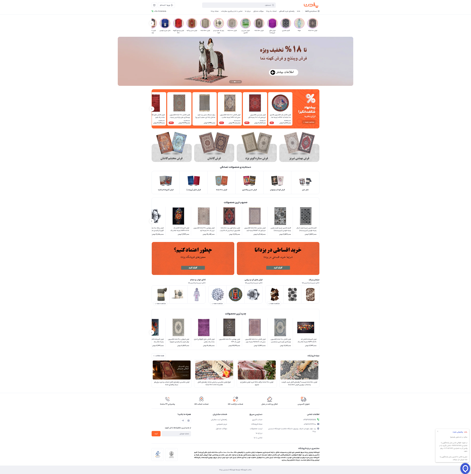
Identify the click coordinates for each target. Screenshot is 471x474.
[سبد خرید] (154, 5)
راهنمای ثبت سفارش (219, 419)
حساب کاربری (257, 419)
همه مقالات (159, 356)
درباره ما (259, 433)
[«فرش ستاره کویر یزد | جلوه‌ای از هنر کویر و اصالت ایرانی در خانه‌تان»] (257, 147)
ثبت (156, 434)
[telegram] (182, 420)
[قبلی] (319, 23)
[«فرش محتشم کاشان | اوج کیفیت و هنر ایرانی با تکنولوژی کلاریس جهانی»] (172, 147)
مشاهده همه (309, 122)
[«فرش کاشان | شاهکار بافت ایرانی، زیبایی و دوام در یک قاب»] (214, 147)
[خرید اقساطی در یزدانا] (278, 258)
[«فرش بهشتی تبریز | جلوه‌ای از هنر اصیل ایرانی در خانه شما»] (299, 147)
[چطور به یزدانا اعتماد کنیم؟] (193, 258)
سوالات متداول (221, 428)
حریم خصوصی (222, 424)
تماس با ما (258, 437)
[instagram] (188, 420)
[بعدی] (151, 23)
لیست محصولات (256, 428)
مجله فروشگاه (256, 424)
